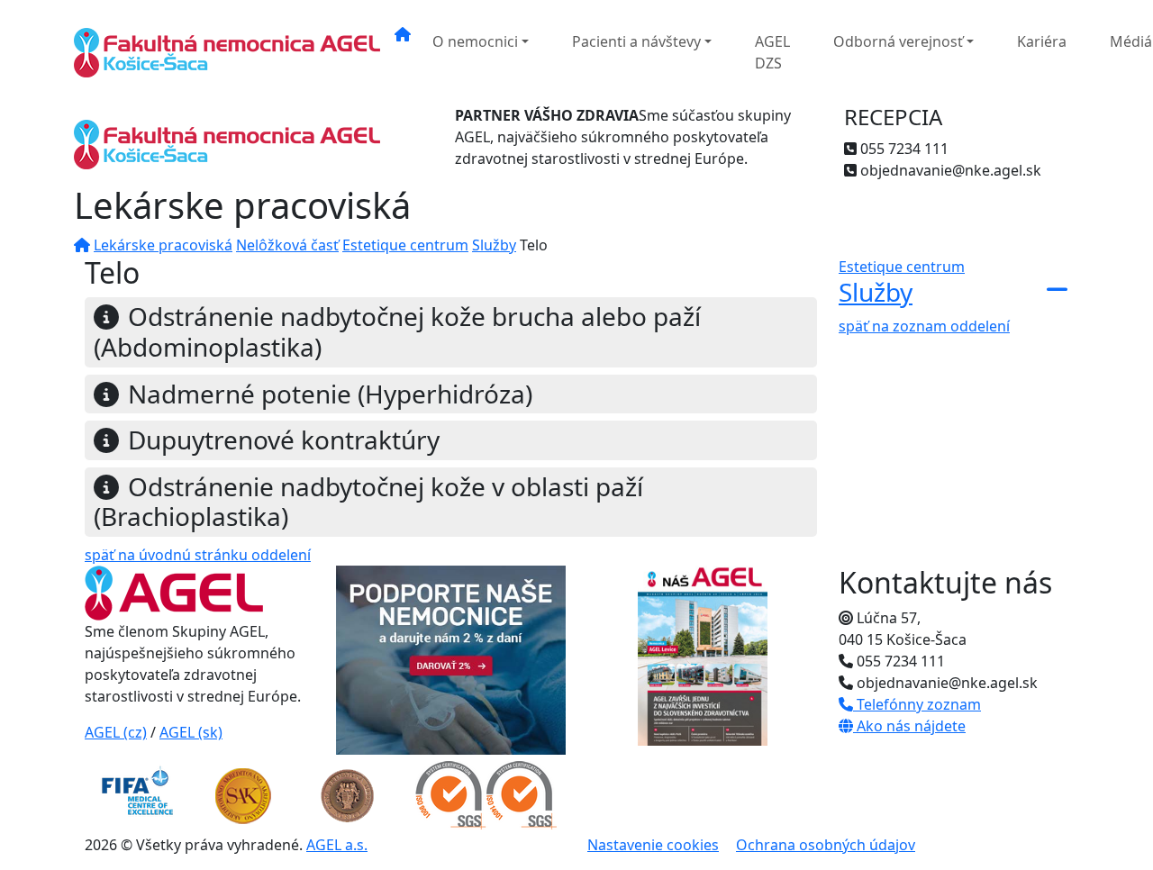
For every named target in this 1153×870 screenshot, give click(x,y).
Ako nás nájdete (909, 726)
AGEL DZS (772, 52)
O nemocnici (475, 41)
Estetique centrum (405, 245)
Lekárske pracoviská (163, 245)
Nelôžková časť (287, 245)
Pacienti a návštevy (636, 41)
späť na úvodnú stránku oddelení (198, 555)
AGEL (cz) (116, 732)
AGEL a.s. (337, 845)
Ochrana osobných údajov (825, 845)
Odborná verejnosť (898, 41)
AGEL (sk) (190, 732)
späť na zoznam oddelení (924, 326)
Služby (494, 245)
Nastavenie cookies (653, 845)
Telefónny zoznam (917, 704)
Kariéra (1042, 41)
